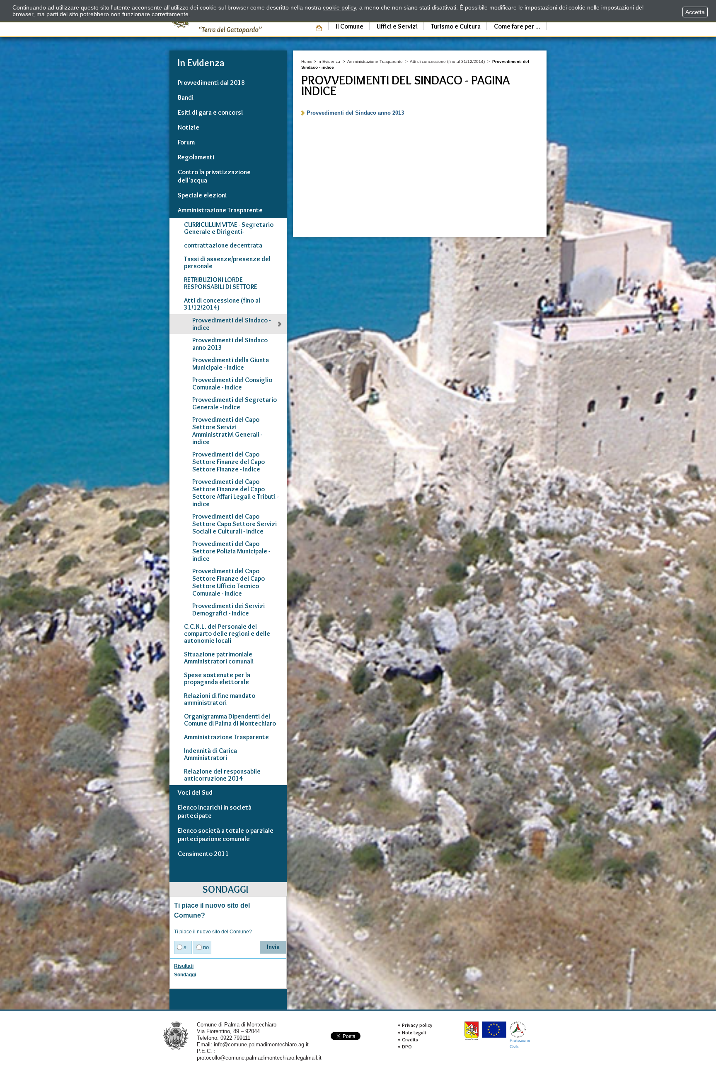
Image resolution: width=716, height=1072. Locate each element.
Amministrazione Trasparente (375, 61)
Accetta (695, 12)
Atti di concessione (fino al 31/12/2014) (447, 61)
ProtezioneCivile (520, 1043)
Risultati (184, 966)
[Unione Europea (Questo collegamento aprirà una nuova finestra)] (494, 1030)
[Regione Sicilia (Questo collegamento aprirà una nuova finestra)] (471, 1031)
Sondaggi (185, 975)
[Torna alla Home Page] (176, 1035)
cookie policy (339, 7)
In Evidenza (328, 61)
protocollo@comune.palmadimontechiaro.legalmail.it (259, 1058)
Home (306, 61)
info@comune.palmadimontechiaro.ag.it (261, 1044)
